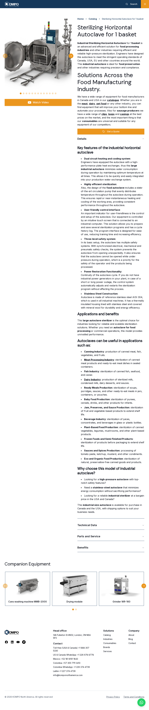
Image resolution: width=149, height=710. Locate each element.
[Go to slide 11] (50, 93)
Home (80, 19)
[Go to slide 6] (35, 93)
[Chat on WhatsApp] (141, 702)
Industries (107, 639)
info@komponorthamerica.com (68, 675)
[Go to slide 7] (38, 93)
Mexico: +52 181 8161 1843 (65, 659)
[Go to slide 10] (47, 93)
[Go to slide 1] (21, 93)
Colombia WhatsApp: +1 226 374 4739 (71, 667)
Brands (106, 647)
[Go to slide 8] (41, 93)
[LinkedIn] (12, 642)
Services (107, 651)
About (131, 635)
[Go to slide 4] (29, 93)
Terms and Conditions (133, 697)
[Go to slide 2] (23, 93)
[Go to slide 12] (53, 93)
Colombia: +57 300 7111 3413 (66, 663)
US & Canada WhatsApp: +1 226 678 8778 (73, 655)
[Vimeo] (24, 642)
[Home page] (12, 4)
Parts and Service (88, 536)
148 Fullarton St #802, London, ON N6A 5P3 (72, 636)
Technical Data (87, 525)
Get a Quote (113, 131)
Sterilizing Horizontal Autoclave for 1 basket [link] (122, 19)
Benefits (82, 547)
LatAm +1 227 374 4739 (64, 671)
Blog (130, 639)
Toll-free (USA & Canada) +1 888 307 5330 (71, 649)
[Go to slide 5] (32, 93)
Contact (132, 643)
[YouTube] (18, 642)
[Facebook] (6, 642)
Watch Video (41, 102)
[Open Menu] (145, 4)
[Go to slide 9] (44, 93)
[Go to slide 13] (55, 93)
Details (81, 138)
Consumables (109, 643)
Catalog (93, 19)
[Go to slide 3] (26, 93)
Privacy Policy (113, 697)
